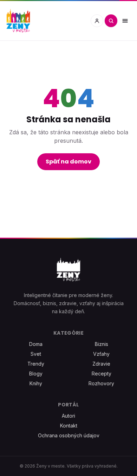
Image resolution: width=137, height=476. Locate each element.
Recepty (101, 374)
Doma (36, 344)
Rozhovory (101, 383)
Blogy (36, 374)
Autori (68, 416)
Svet (36, 354)
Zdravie (101, 364)
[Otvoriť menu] (125, 20)
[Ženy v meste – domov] (18, 21)
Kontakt (68, 426)
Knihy (36, 383)
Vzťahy (101, 354)
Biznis (101, 344)
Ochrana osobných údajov (68, 435)
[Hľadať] (111, 20)
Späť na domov (68, 161)
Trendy (35, 364)
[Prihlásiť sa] (97, 20)
